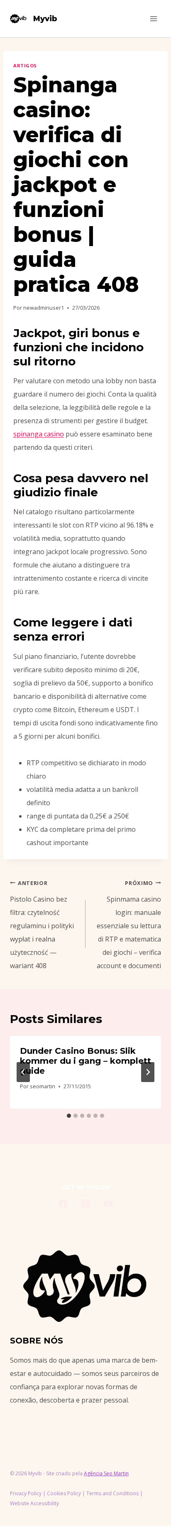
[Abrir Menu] (153, 18)
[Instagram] (85, 1204)
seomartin (42, 1086)
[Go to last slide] (23, 1072)
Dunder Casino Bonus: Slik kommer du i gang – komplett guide (85, 1061)
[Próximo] (147, 1072)
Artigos (25, 65)
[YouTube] (108, 1204)
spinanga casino (38, 434)
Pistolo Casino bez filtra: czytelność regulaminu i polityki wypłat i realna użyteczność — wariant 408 (42, 924)
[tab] (69, 1116)
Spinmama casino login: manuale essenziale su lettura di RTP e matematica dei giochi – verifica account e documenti (129, 924)
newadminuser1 (43, 307)
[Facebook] (63, 1204)
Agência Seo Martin (106, 1473)
